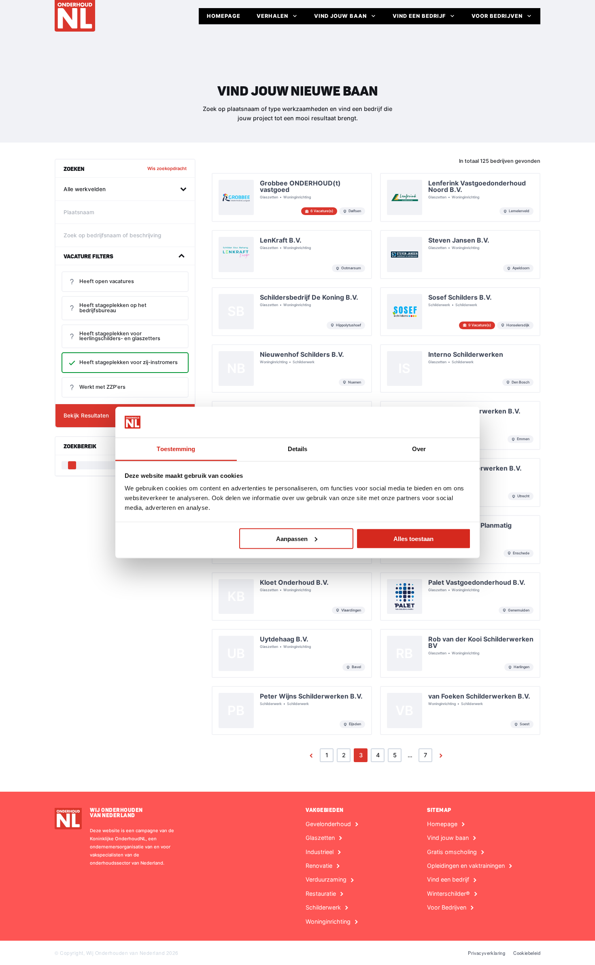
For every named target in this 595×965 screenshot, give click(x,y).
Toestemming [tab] (176, 448)
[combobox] (125, 189)
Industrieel (320, 852)
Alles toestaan (413, 538)
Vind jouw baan (340, 16)
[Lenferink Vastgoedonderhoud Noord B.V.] (460, 197)
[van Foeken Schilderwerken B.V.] (460, 710)
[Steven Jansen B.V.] (460, 254)
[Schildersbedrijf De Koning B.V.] (291, 311)
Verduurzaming (326, 879)
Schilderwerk (323, 907)
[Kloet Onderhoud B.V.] (291, 596)
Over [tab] (419, 448)
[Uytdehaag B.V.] (291, 653)
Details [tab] (298, 448)
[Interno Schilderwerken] (460, 368)
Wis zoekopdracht (167, 168)
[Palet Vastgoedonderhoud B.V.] (460, 596)
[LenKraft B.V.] (291, 254)
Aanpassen (292, 538)
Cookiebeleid (526, 953)
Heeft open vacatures (106, 281)
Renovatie (319, 866)
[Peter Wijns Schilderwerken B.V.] (291, 710)
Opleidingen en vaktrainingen (466, 866)
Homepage (223, 16)
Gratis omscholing (452, 852)
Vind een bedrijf (419, 16)
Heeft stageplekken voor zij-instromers (128, 362)
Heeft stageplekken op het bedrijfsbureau (113, 307)
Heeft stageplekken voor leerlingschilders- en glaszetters (119, 336)
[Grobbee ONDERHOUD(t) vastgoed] (291, 197)
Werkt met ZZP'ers (102, 387)
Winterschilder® (448, 894)
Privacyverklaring (486, 953)
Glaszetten (320, 838)
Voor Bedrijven (497, 16)
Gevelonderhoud (328, 824)
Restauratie (321, 894)
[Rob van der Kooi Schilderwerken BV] (460, 653)
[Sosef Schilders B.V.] (460, 311)
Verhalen (272, 16)
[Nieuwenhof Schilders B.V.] (291, 368)
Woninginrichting (328, 922)
